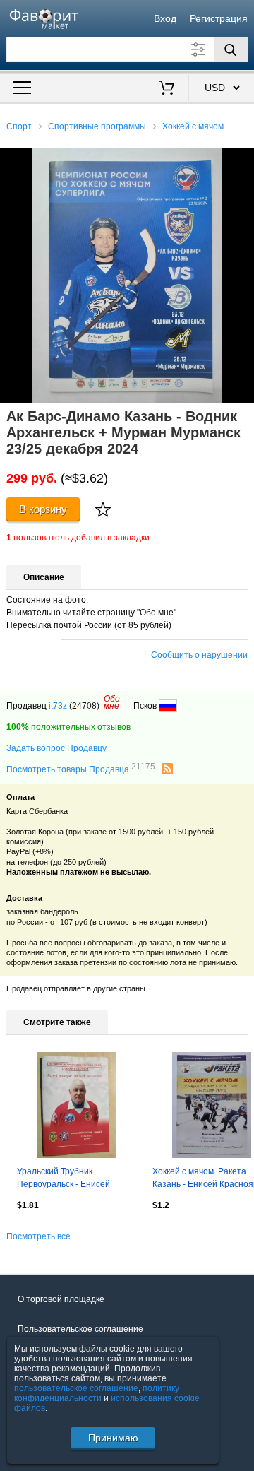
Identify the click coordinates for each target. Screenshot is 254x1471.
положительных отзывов (68, 727)
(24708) (84, 706)
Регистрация (219, 18)
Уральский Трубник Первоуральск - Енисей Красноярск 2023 (63, 1179)
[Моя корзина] (167, 89)
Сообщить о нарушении (199, 655)
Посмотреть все (38, 1236)
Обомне (112, 702)
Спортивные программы (97, 126)
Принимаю (113, 1437)
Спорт (19, 126)
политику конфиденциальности (96, 1393)
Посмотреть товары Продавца (80, 768)
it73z (58, 706)
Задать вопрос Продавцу (56, 748)
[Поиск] (231, 49)
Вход (165, 18)
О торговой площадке (61, 1299)
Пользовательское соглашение (80, 1329)
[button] (241, 161)
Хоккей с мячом (193, 126)
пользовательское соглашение (76, 1388)
